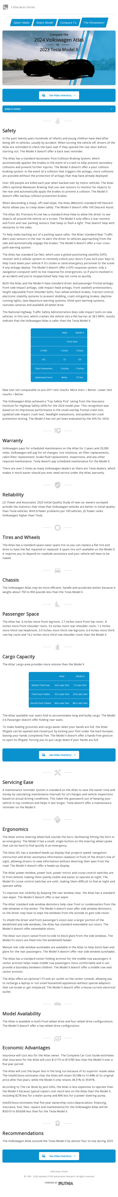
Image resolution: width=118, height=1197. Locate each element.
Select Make (21, 22)
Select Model (45, 22)
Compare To (68, 22)
